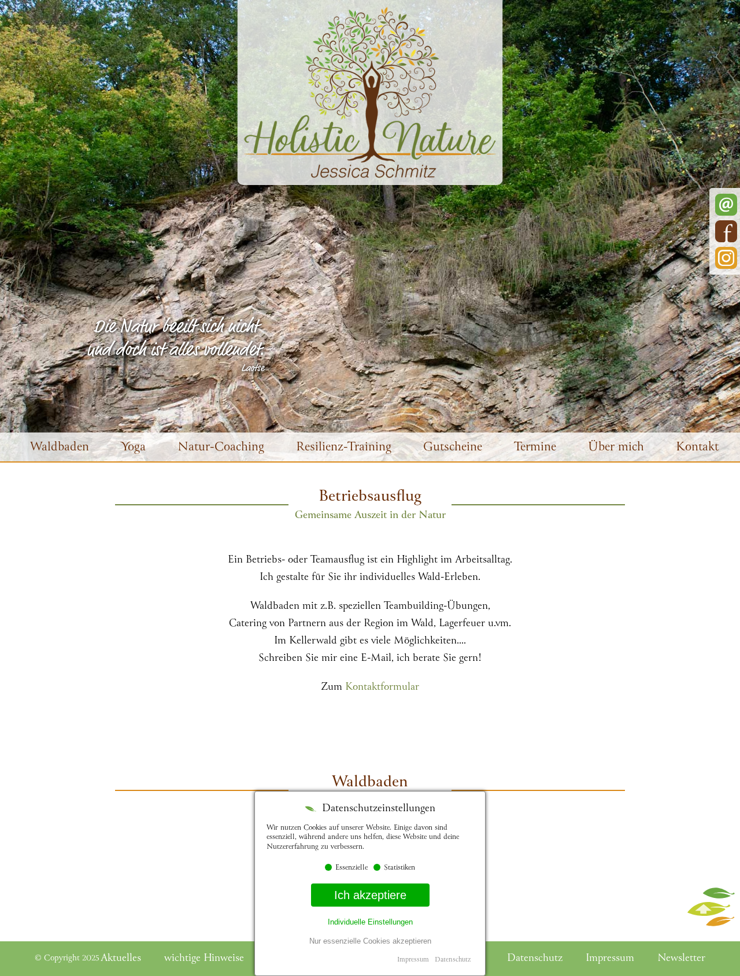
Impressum (413, 960)
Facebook (726, 231)
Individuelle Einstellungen (370, 922)
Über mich (616, 448)
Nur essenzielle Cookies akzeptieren (370, 941)
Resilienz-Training (343, 448)
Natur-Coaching (220, 448)
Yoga (133, 448)
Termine (535, 448)
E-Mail (726, 205)
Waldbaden (59, 448)
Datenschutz (453, 960)
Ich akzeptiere (370, 895)
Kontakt (697, 448)
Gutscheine (452, 448)
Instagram (726, 258)
